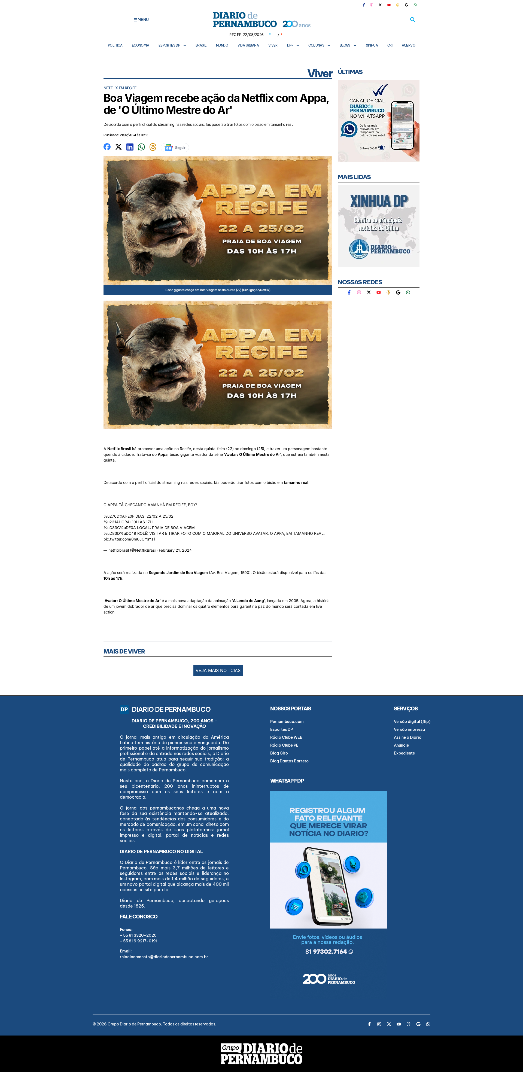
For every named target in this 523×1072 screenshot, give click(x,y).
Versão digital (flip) (412, 721)
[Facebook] (366, 5)
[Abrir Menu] (135, 19)
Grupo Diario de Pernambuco (134, 1024)
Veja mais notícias (218, 670)
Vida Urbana (248, 45)
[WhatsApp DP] (415, 5)
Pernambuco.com (287, 721)
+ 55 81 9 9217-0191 (138, 941)
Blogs (345, 45)
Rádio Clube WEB (286, 737)
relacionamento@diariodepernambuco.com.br (164, 956)
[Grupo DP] (261, 1053)
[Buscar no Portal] (412, 19)
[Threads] (397, 5)
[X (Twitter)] (380, 5)
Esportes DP (169, 45)
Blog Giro (279, 753)
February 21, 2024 (175, 550)
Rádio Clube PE (284, 745)
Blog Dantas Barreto (289, 761)
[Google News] (406, 5)
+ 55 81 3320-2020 (138, 935)
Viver (273, 45)
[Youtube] (389, 5)
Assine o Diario (407, 737)
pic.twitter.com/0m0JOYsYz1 (129, 539)
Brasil (201, 45)
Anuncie (401, 745)
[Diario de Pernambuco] (261, 19)
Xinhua (372, 45)
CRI (389, 45)
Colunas (316, 45)
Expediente (404, 753)
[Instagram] (371, 5)
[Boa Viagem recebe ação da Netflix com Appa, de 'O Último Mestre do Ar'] (107, 146)
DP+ (290, 45)
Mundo (222, 45)
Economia (140, 45)
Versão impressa (409, 729)
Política (115, 45)
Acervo (408, 45)
